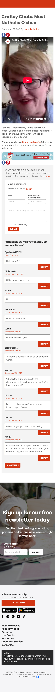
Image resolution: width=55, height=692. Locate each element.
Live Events (8, 635)
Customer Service (12, 641)
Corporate (8, 645)
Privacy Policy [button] (8, 674)
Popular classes (11, 625)
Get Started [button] (18, 602)
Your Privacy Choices (27, 677)
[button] (4, 35)
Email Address (35, 197)
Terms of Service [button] (40, 672)
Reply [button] (44, 267)
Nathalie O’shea (32, 29)
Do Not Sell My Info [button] (24, 674)
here (47, 176)
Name (10, 196)
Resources (8, 638)
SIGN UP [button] (36, 552)
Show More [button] (13, 465)
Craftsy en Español (31, 142)
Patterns (7, 632)
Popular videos (10, 629)
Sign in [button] (29, 188)
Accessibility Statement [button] (43, 674)
